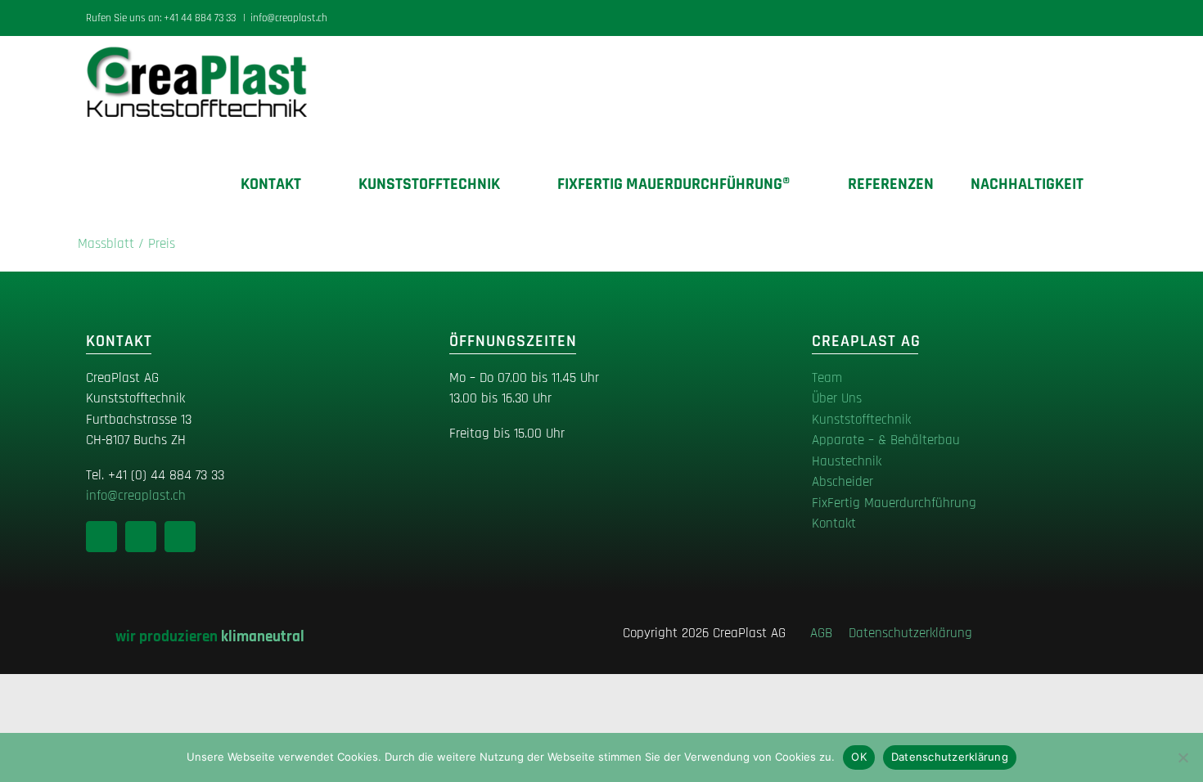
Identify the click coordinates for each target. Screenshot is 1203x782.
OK (859, 756)
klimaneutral (262, 637)
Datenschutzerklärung (910, 633)
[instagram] (140, 536)
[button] (1110, 184)
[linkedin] (101, 536)
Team (827, 378)
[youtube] (180, 536)
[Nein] (1182, 757)
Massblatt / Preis (126, 244)
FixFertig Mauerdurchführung (894, 503)
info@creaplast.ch (288, 18)
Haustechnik (846, 461)
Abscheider (842, 482)
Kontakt (834, 524)
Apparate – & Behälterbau (886, 440)
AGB (827, 633)
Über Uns (837, 398)
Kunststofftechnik (861, 420)
